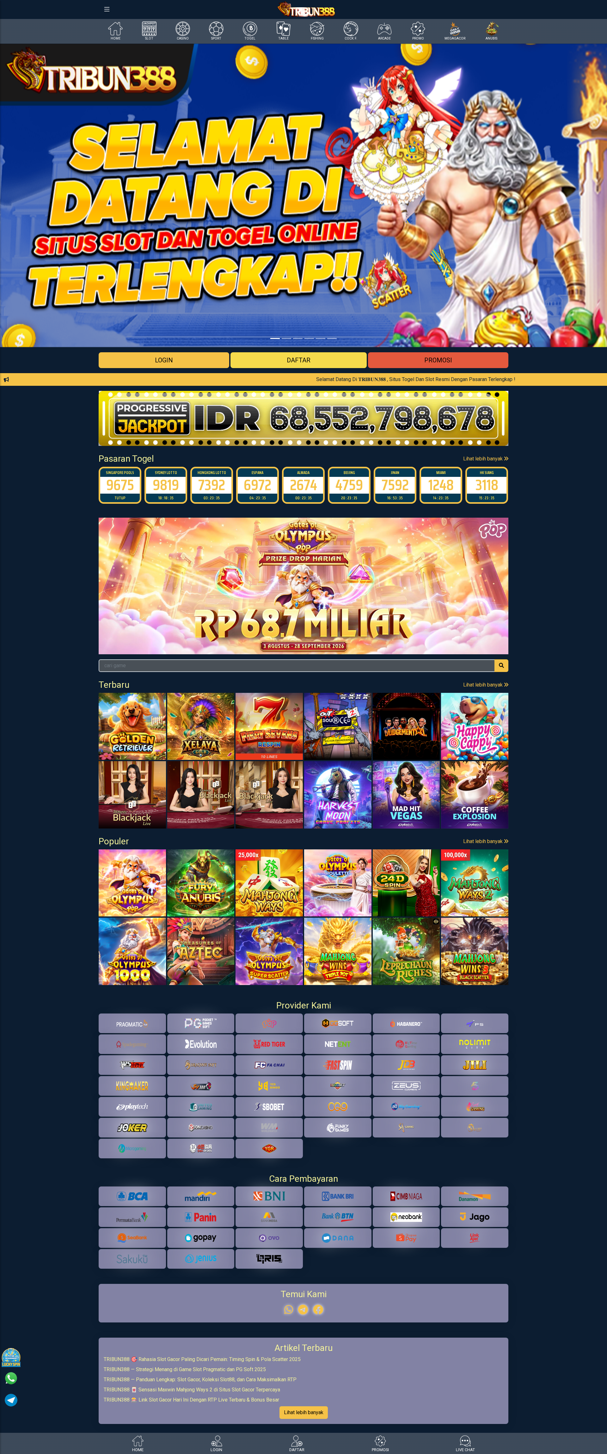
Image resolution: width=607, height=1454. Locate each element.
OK (303, 766)
